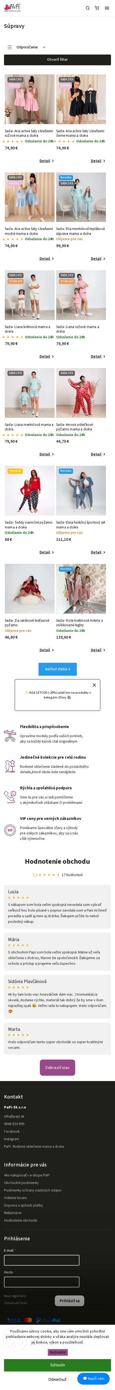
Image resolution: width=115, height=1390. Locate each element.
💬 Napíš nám (93, 1378)
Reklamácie (12, 1213)
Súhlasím (57, 1365)
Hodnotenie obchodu (57, 861)
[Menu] (107, 8)
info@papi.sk (14, 1116)
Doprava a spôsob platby (23, 1205)
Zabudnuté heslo (15, 1303)
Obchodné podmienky (21, 1183)
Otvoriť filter (57, 59)
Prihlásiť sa (70, 1301)
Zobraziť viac (57, 1068)
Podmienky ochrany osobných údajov (33, 1190)
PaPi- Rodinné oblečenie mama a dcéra (34, 1146)
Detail (45, 161)
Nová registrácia (15, 1296)
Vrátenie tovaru (15, 1198)
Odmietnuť (57, 1379)
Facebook (12, 1131)
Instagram (11, 1139)
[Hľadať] (88, 8)
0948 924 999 (14, 1124)
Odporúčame (27, 47)
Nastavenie (58, 1352)
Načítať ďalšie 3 (57, 669)
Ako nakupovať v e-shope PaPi (27, 1175)
